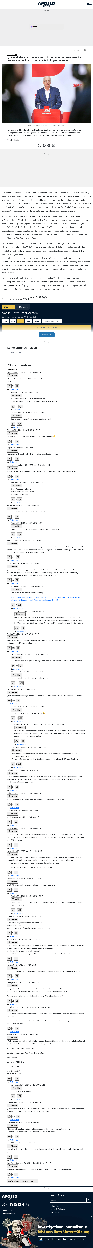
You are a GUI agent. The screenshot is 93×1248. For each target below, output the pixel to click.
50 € (29, 321)
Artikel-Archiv (55, 1206)
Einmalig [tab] (9, 307)
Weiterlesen (45, 334)
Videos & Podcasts (57, 1209)
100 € (36, 321)
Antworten (14, 389)
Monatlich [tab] (23, 307)
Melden (14, 375)
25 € (21, 321)
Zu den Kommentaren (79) (14, 299)
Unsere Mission (8, 1213)
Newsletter (54, 1212)
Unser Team (7, 1210)
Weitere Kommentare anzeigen (21, 1181)
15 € (13, 321)
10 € (5, 321)
